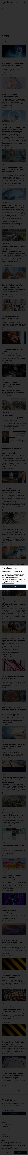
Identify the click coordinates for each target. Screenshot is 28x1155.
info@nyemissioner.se (8, 582)
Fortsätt (14, 586)
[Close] (26, 567)
